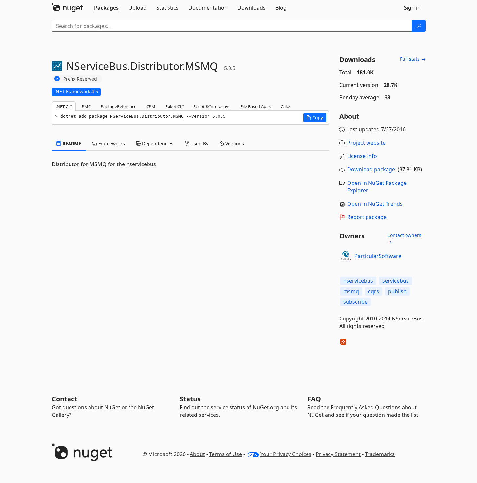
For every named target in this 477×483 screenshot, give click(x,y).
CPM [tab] (150, 106)
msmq (351, 291)
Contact (64, 399)
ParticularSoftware (377, 256)
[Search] (419, 26)
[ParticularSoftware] (346, 256)
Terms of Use (225, 454)
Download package (371, 169)
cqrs (373, 291)
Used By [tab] (198, 143)
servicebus (395, 280)
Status (190, 399)
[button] (314, 117)
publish (397, 291)
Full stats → (413, 59)
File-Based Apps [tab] (255, 106)
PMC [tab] (86, 106)
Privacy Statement (338, 454)
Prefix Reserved (80, 79)
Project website (366, 142)
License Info (362, 156)
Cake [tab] (285, 106)
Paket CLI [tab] (174, 106)
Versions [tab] (234, 143)
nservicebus (358, 280)
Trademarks (380, 454)
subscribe (355, 301)
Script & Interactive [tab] (211, 106)
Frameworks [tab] (111, 143)
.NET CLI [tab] (64, 106)
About (197, 454)
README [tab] (71, 143)
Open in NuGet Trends (375, 203)
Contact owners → (404, 238)
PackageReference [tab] (118, 106)
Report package (367, 217)
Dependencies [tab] (157, 143)
